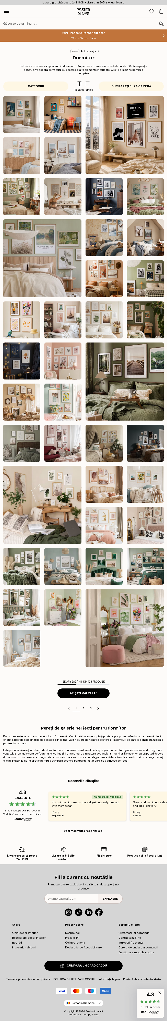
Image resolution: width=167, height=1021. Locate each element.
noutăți (17, 942)
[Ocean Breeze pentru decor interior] (62, 155)
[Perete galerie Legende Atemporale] (104, 196)
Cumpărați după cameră (131, 86)
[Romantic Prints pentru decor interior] (62, 361)
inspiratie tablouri (24, 947)
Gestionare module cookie (136, 952)
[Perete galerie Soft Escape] (42, 258)
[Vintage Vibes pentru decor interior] (145, 278)
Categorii (36, 86)
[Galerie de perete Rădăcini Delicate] (21, 196)
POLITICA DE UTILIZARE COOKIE (74, 979)
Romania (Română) (84, 1003)
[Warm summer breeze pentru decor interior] (21, 402)
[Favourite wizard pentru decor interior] (21, 361)
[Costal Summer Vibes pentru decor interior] (21, 155)
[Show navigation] (6, 11)
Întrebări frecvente (131, 942)
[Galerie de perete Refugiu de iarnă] (104, 237)
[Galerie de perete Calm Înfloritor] (145, 196)
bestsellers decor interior (29, 937)
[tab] (151, 11)
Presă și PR (72, 937)
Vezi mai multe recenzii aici (83, 831)
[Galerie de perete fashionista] (125, 135)
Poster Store (92, 1011)
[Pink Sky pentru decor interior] (62, 319)
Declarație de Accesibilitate (83, 947)
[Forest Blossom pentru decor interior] (145, 319)
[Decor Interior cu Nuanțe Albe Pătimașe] (21, 443)
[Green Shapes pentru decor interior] (104, 319)
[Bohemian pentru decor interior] (104, 278)
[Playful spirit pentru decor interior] (21, 319)
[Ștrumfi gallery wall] (62, 114)
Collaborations (75, 942)
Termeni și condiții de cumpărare (28, 979)
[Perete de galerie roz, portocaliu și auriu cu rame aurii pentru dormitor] (62, 607)
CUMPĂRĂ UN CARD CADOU (87, 965)
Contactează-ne (130, 937)
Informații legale (109, 979)
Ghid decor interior (25, 933)
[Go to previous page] (69, 708)
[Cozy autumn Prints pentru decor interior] (125, 382)
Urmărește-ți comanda (134, 933)
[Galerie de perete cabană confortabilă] (145, 237)
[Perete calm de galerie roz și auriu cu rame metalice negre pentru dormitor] (145, 525)
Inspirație (90, 51)
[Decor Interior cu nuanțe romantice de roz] (62, 443)
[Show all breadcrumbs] (74, 51)
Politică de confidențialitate (142, 979)
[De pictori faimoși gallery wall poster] (21, 114)
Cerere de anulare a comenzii (138, 947)
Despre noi (72, 933)
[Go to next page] (98, 708)
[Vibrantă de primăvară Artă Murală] (62, 402)
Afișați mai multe (83, 693)
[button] (87, 84)
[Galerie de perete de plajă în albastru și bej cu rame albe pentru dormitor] (62, 566)
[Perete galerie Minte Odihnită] (62, 196)
